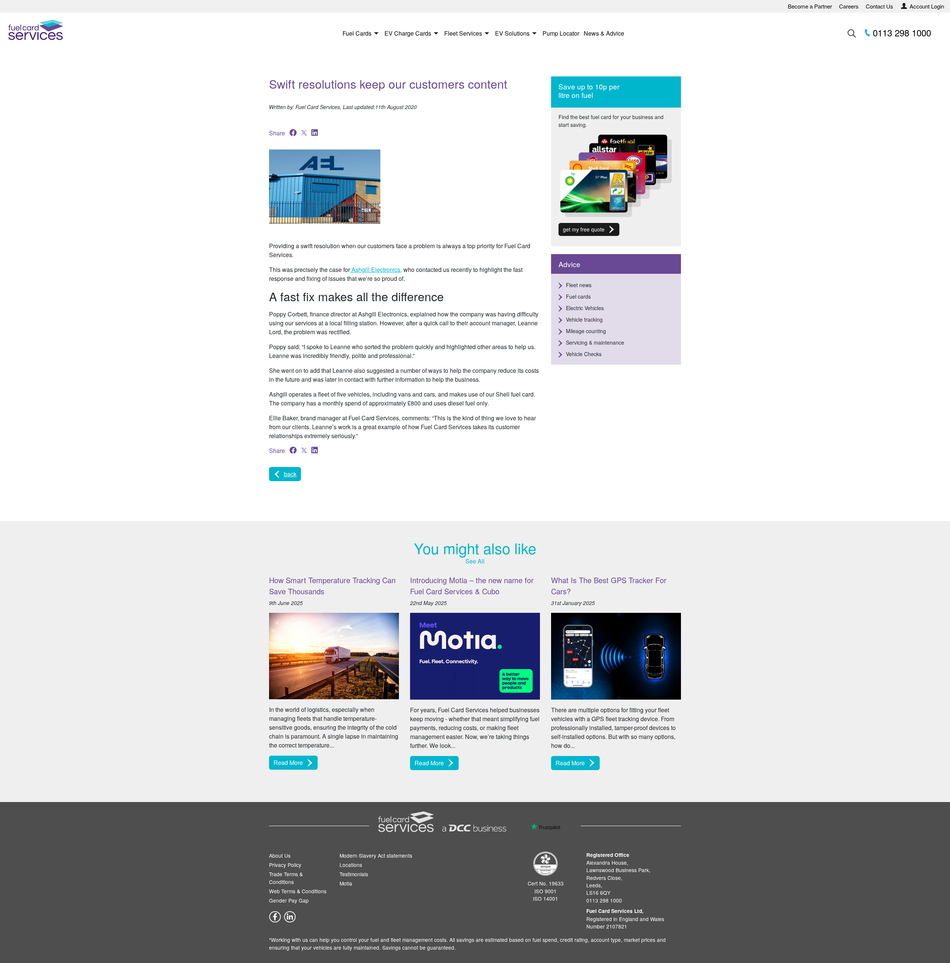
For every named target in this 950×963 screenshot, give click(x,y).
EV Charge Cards (407, 33)
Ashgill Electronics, (376, 269)
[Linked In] (290, 916)
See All (475, 561)
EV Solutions (512, 33)
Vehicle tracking (584, 319)
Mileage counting (586, 331)
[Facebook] (275, 916)
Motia (346, 883)
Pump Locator (561, 33)
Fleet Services (463, 33)
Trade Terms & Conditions (286, 877)
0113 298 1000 (900, 32)
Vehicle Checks (584, 354)
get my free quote (584, 229)
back (290, 474)
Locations (351, 864)
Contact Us (879, 6)
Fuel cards (578, 296)
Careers (849, 6)
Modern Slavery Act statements (376, 855)
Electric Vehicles (585, 308)
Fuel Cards (357, 33)
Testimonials (354, 874)
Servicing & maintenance (595, 342)
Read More (288, 762)
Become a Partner (810, 6)
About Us (280, 855)
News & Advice (604, 33)
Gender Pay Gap (289, 900)
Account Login (927, 6)
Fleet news (579, 285)
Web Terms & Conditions (298, 891)
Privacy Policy (285, 864)
